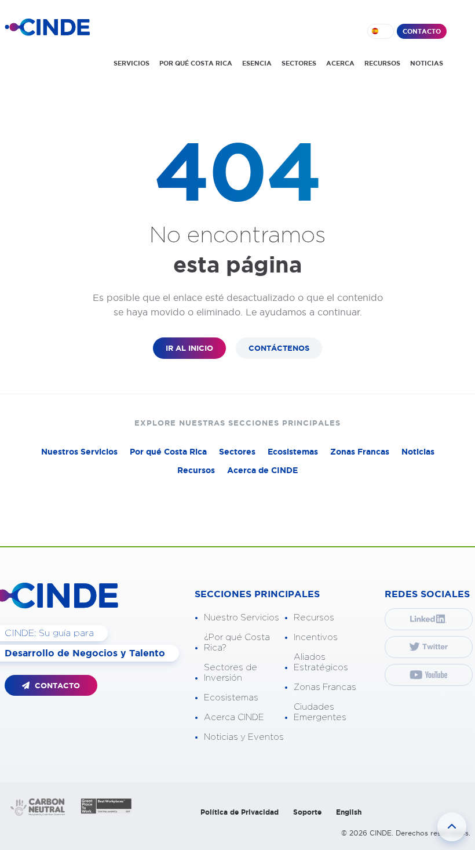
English (348, 812)
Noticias (417, 451)
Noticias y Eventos (244, 737)
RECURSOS (382, 63)
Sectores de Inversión (230, 672)
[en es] (380, 31)
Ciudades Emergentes (320, 712)
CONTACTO (422, 31)
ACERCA (340, 63)
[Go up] (451, 826)
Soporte (307, 812)
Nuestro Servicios (241, 617)
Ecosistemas (293, 451)
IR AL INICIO (189, 348)
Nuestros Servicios (79, 451)
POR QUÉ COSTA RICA (195, 63)
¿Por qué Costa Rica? (237, 642)
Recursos (196, 470)
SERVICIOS (131, 63)
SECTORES (299, 63)
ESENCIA (257, 63)
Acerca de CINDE (262, 470)
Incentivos (316, 637)
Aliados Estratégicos (321, 662)
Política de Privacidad (239, 812)
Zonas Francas (359, 451)
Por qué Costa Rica (168, 451)
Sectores (237, 451)
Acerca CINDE (234, 717)
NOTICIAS (426, 63)
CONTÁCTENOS (279, 348)
